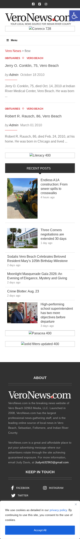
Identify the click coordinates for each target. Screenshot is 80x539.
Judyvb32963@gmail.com (52, 462)
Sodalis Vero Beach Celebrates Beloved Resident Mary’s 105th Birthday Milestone (40, 259)
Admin (13, 75)
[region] (40, 520)
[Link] (22, 199)
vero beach (35, 58)
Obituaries (12, 58)
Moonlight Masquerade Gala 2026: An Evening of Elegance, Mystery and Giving (40, 276)
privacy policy (58, 510)
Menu (14, 40)
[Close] (75, 504)
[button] (74, 15)
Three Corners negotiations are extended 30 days (56, 234)
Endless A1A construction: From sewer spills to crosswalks (54, 186)
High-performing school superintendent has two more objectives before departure (57, 313)
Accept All (40, 530)
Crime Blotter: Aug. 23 (26, 291)
